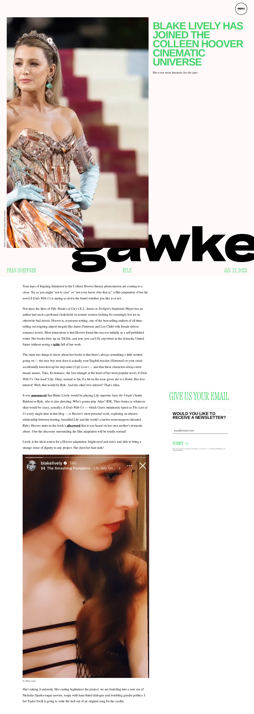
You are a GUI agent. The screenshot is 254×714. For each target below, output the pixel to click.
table (56, 344)
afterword (74, 425)
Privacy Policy (178, 450)
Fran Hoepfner (21, 271)
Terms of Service (216, 449)
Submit (178, 443)
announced (39, 395)
